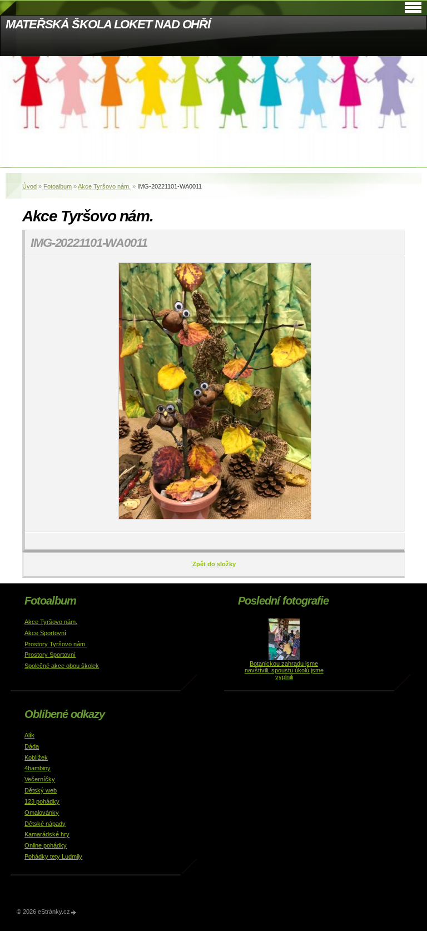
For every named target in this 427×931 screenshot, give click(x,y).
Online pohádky (45, 845)
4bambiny (37, 768)
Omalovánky (41, 812)
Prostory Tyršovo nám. (55, 644)
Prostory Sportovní (50, 654)
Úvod (29, 186)
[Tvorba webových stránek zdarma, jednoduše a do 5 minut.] (74, 912)
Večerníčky (39, 779)
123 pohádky (41, 801)
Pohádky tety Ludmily (53, 856)
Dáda (31, 746)
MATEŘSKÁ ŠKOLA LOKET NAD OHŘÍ (108, 24)
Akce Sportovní (45, 633)
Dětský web (40, 790)
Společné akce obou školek (61, 665)
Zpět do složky (214, 564)
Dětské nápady (45, 823)
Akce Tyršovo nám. (104, 186)
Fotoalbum (57, 186)
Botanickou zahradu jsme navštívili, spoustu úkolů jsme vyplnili (284, 670)
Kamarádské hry (46, 834)
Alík (29, 735)
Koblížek (36, 757)
